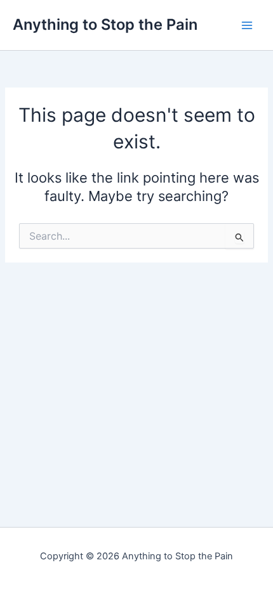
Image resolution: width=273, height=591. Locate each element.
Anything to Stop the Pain (105, 24)
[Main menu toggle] (247, 25)
